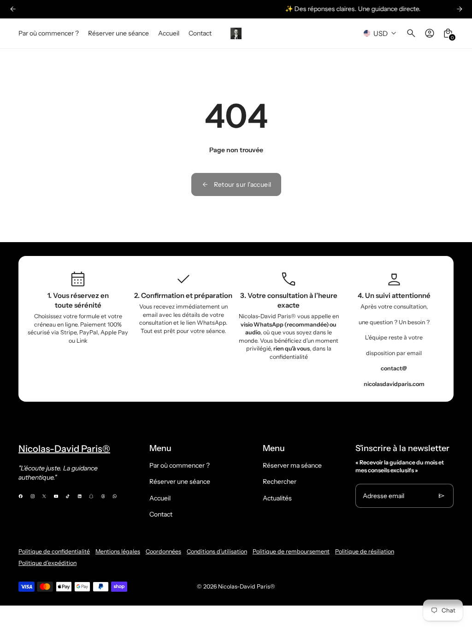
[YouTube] (56, 496)
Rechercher (279, 481)
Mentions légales (117, 551)
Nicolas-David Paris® (246, 586)
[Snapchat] (91, 496)
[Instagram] (32, 496)
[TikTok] (67, 496)
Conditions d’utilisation (217, 551)
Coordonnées (163, 551)
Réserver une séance (179, 481)
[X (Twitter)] (44, 496)
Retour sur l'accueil (242, 184)
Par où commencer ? (179, 465)
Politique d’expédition (47, 562)
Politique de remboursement (291, 551)
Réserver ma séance (292, 465)
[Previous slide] (13, 9)
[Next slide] (459, 9)
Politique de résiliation (364, 551)
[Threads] (103, 496)
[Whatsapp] (114, 496)
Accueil (160, 498)
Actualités (277, 498)
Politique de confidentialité (54, 551)
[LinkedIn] (79, 496)
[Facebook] (20, 496)
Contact (160, 514)
